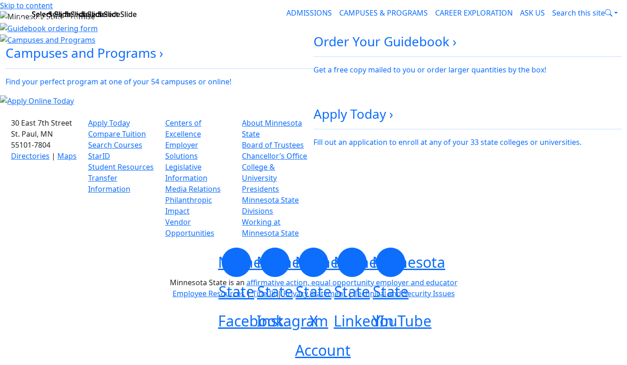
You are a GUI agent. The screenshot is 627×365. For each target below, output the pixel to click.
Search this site (578, 13)
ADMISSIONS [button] (309, 13)
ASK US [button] (532, 13)
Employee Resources (209, 293)
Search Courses (115, 145)
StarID (99, 156)
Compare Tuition (117, 134)
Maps (67, 156)
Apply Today (109, 123)
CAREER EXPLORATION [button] (474, 13)
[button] (585, 13)
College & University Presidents (260, 178)
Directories (30, 156)
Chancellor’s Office (274, 156)
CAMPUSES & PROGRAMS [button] (383, 13)
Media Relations (193, 189)
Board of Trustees (273, 145)
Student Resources (121, 167)
